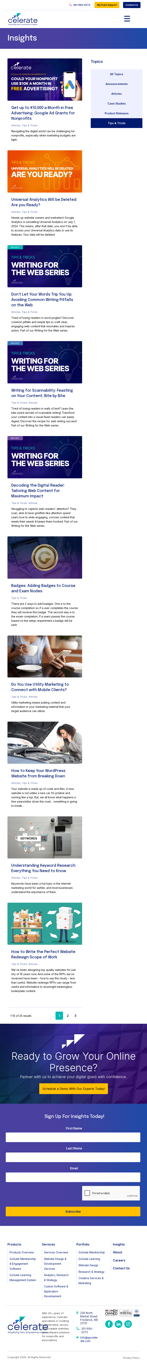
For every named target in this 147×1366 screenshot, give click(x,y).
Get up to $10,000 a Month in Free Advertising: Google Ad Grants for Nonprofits (43, 113)
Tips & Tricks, (20, 402)
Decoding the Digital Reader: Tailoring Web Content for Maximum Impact (38, 491)
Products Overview (22, 1252)
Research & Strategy (91, 1271)
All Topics (116, 74)
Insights (119, 1244)
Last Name (74, 1148)
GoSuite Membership (91, 1252)
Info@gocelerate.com (89, 1339)
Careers (119, 1260)
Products (14, 1244)
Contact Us (132, 4)
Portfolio (82, 1244)
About (117, 1252)
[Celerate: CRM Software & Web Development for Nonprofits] (23, 19)
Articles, (16, 125)
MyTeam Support (107, 4)
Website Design (88, 1265)
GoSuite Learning (89, 1258)
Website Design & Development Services (55, 1263)
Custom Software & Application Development (56, 1291)
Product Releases (117, 113)
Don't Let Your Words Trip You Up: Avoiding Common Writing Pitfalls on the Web (42, 299)
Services (48, 1244)
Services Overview (56, 1252)
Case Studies (117, 103)
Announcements (117, 84)
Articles (33, 402)
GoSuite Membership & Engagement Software (23, 1263)
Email (74, 1168)
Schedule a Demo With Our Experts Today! (73, 1089)
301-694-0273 (81, 4)
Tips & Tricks (30, 125)
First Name (74, 1128)
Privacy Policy (131, 1357)
